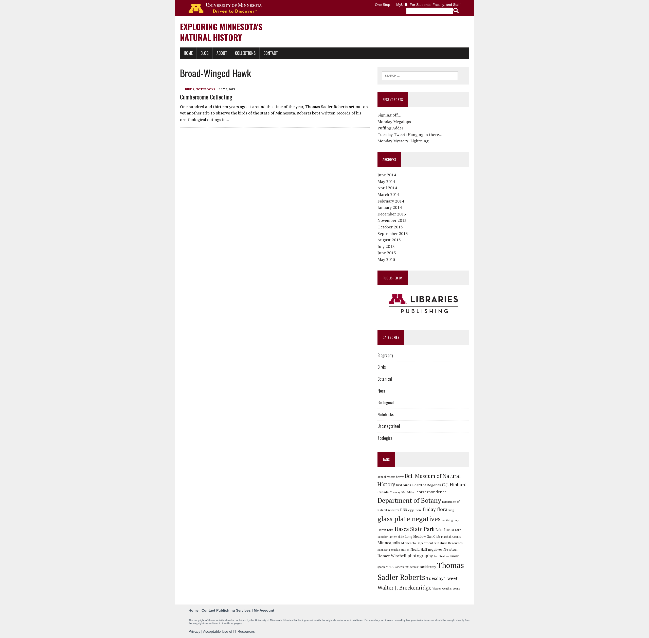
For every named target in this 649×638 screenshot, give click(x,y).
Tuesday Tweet (442, 578)
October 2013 (390, 227)
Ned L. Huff (418, 549)
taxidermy (428, 566)
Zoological (385, 438)
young (456, 588)
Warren (436, 588)
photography (420, 556)
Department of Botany (409, 500)
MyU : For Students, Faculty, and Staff (428, 5)
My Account (264, 610)
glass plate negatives (409, 518)
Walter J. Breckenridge (404, 587)
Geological (385, 402)
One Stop (382, 5)
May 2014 (386, 181)
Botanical (384, 379)
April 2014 (387, 188)
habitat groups (450, 520)
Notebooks (205, 89)
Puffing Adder (390, 128)
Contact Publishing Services (226, 610)
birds (407, 484)
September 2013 (392, 233)
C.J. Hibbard (454, 484)
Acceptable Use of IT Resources (229, 631)
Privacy (194, 631)
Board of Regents (426, 484)
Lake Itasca (445, 529)
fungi (451, 510)
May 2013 (386, 259)
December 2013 (391, 214)
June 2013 (386, 253)
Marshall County (451, 537)
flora (419, 510)
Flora (381, 391)
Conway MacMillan (403, 492)
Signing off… (389, 115)
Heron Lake (385, 530)
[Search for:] (420, 75)
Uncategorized (388, 426)
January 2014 (389, 207)
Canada (383, 492)
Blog (205, 53)
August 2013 (389, 240)
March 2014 (388, 194)
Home (188, 53)
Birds (189, 89)
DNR (403, 510)
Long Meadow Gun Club (422, 536)
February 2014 (390, 201)
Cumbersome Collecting (206, 96)
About (222, 53)
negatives (435, 549)
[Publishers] (423, 303)
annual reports (386, 477)
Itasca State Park (414, 528)
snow (454, 555)
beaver (400, 477)
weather (447, 588)
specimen (382, 567)
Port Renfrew (441, 556)
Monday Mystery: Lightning (402, 141)
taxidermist (412, 567)
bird (399, 485)
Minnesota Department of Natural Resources (432, 543)
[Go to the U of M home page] (225, 8)
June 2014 (386, 175)
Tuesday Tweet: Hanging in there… (409, 134)
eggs (411, 510)
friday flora (435, 509)
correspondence (431, 492)
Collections (245, 53)
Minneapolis (388, 542)
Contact (270, 53)
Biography (385, 355)
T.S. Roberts (396, 567)
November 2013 (392, 220)
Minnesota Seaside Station (393, 549)
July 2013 (386, 246)
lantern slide (396, 537)
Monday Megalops (394, 121)
